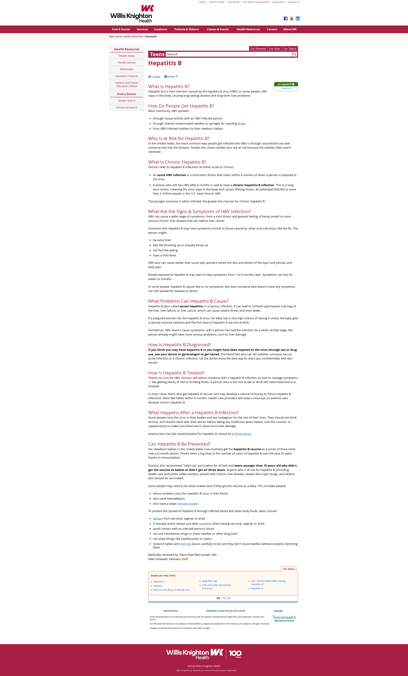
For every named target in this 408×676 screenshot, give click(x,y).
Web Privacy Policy (184, 670)
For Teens (290, 49)
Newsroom (278, 2)
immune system (187, 504)
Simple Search (126, 100)
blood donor (242, 434)
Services (142, 29)
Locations (160, 29)
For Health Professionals (256, 2)
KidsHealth (126, 69)
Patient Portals (216, 2)
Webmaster (232, 670)
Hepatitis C (159, 581)
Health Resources (248, 29)
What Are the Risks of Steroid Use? (171, 589)
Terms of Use (198, 670)
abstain (158, 518)
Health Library (127, 62)
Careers (272, 29)
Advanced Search (126, 107)
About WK (289, 29)
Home (202, 2)
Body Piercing (209, 580)
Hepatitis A (257, 588)
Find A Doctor (121, 29)
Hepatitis (158, 585)
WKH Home (115, 36)
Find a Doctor (126, 94)
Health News (127, 55)
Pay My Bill (234, 2)
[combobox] (229, 54)
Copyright (278, 611)
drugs (241, 123)
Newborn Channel (127, 76)
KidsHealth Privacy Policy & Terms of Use (225, 611)
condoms (205, 523)
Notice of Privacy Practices (215, 670)
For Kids (274, 49)
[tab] (288, 568)
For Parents (258, 49)
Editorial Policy (170, 611)
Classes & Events (218, 29)
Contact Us (293, 2)
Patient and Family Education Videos (126, 84)
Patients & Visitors (186, 29)
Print (171, 76)
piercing (185, 544)
